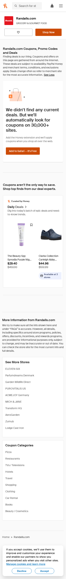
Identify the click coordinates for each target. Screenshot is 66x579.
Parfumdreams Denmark (19, 375)
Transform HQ (13, 408)
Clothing (10, 491)
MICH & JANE (13, 401)
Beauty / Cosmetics (16, 511)
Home (6, 537)
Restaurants (12, 458)
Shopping (10, 485)
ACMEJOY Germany (17, 395)
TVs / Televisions (14, 465)
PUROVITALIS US (15, 388)
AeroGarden (12, 414)
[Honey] (5, 5)
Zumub (9, 421)
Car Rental (11, 498)
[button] (61, 6)
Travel (8, 478)
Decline (21, 571)
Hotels (9, 471)
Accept (44, 571)
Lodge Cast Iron (14, 428)
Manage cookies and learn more (25, 564)
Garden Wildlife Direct (18, 382)
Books (8, 504)
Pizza (8, 452)
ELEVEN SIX (12, 368)
